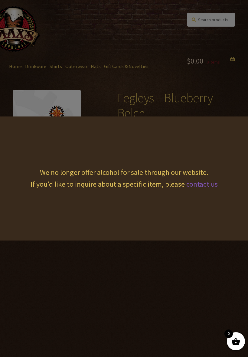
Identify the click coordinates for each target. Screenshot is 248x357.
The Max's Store (44, 18)
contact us (202, 184)
